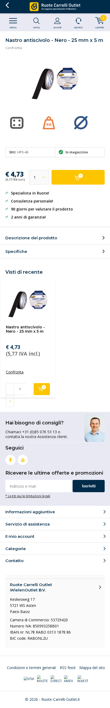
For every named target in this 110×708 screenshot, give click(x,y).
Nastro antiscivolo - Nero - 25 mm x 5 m (25, 329)
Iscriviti (89, 486)
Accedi (57, 27)
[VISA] (28, 679)
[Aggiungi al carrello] (78, 177)
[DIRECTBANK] (55, 679)
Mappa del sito (92, 667)
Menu (13, 27)
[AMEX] (69, 679)
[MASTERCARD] (42, 679)
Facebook (10, 460)
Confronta (13, 47)
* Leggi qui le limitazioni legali (27, 496)
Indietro (7, 5)
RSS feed (67, 667)
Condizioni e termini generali (31, 667)
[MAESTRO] (82, 679)
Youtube (23, 460)
